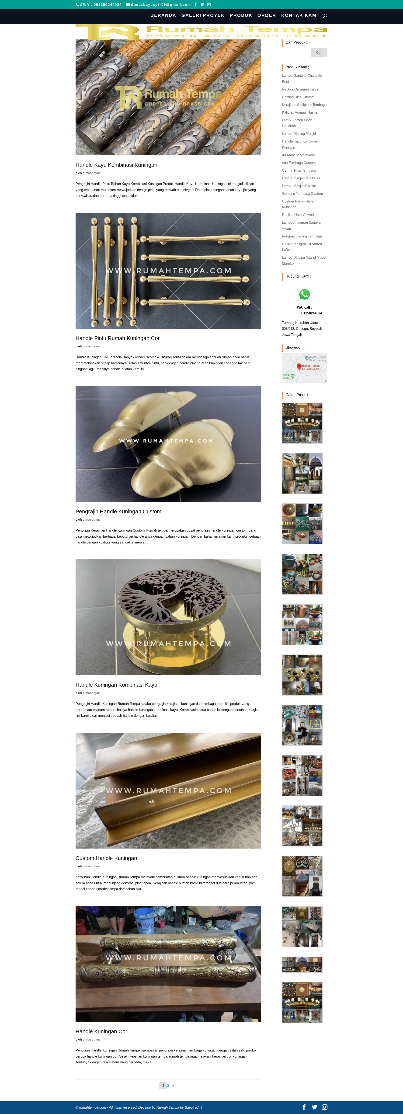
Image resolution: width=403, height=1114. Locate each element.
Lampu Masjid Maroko (299, 186)
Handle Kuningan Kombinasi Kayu (116, 685)
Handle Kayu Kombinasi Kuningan (116, 165)
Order (266, 16)
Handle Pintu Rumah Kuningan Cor (118, 338)
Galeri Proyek (203, 16)
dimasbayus (92, 173)
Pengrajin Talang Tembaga (302, 236)
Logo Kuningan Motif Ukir (301, 178)
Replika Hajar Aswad (298, 215)
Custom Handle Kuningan (106, 858)
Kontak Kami (299, 16)
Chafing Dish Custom (298, 97)
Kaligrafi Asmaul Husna (299, 112)
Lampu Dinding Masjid (299, 134)
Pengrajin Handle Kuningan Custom (118, 511)
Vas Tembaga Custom (299, 163)
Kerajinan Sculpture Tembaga (304, 105)
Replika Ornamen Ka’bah (301, 89)
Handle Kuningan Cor (101, 1031)
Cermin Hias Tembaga (299, 170)
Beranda (163, 16)
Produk (241, 16)
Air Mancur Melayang (298, 155)
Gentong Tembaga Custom (302, 193)
